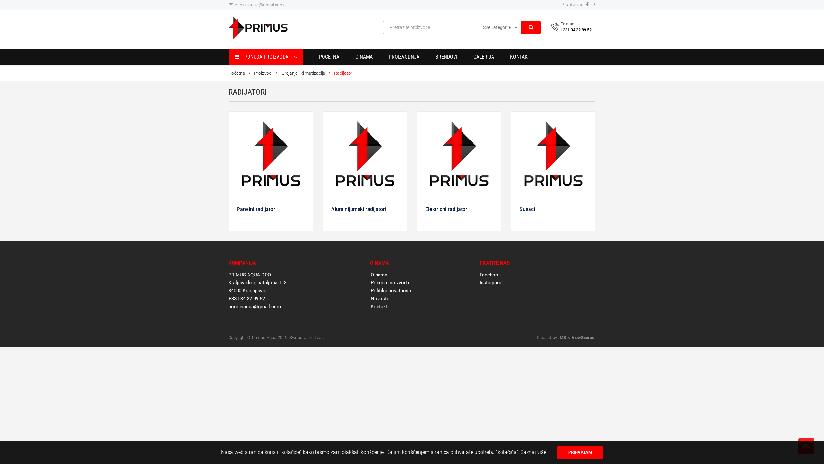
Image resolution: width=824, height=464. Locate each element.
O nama (364, 57)
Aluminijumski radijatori (358, 209)
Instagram (490, 282)
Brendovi (446, 57)
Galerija (483, 57)
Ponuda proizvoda (390, 282)
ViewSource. (583, 337)
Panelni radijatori (256, 209)
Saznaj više (533, 452)
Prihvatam (580, 452)
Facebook (490, 275)
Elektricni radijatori (447, 209)
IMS (562, 337)
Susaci (527, 209)
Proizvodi (264, 73)
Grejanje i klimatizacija (303, 73)
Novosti (379, 299)
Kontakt (520, 57)
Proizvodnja (404, 57)
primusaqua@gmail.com (259, 4)
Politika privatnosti (391, 291)
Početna (329, 57)
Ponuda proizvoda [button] (266, 57)
